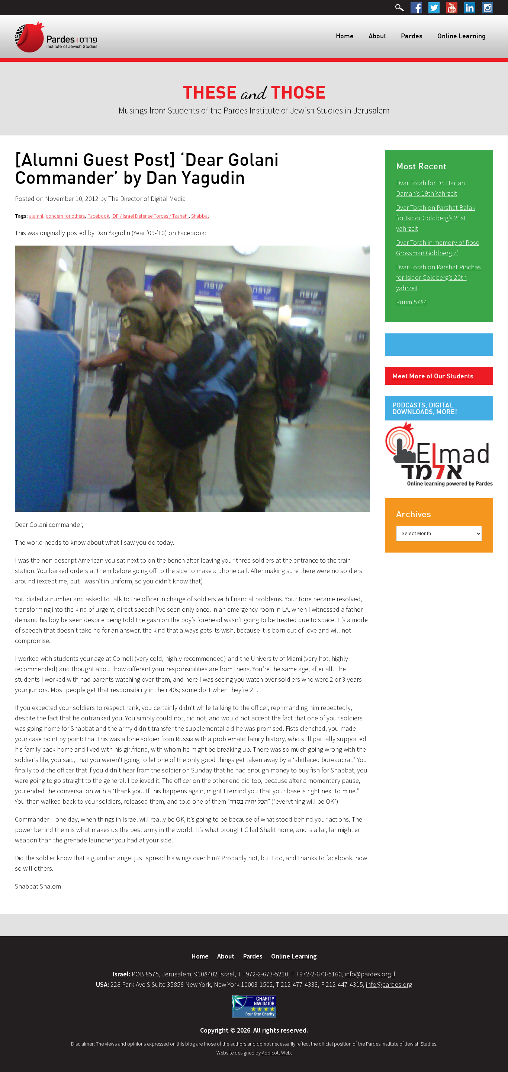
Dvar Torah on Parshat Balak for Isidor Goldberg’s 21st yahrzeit (435, 218)
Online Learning (461, 36)
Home (345, 36)
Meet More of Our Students (432, 376)
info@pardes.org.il (370, 974)
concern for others (65, 215)
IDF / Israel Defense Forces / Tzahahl (150, 215)
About (377, 36)
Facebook (98, 215)
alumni (36, 215)
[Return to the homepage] (56, 36)
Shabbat (200, 215)
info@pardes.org (389, 984)
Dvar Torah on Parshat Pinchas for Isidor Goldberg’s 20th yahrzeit (438, 277)
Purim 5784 (411, 302)
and (254, 92)
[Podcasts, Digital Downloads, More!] (439, 453)
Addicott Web (276, 1052)
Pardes (411, 36)
